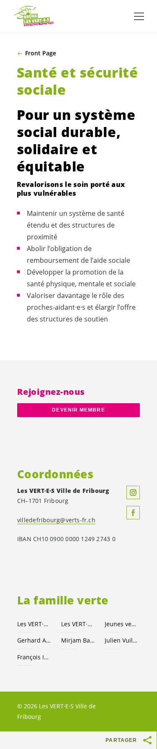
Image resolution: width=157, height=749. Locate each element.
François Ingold (34, 657)
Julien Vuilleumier (122, 640)
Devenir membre (78, 410)
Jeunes (122, 624)
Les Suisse (78, 624)
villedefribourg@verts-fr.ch (56, 520)
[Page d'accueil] (33, 16)
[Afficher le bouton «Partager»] (147, 740)
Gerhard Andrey (34, 640)
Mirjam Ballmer (78, 640)
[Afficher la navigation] (139, 16)
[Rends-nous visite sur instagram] (133, 492)
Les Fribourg (34, 624)
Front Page (40, 53)
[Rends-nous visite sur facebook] (133, 512)
